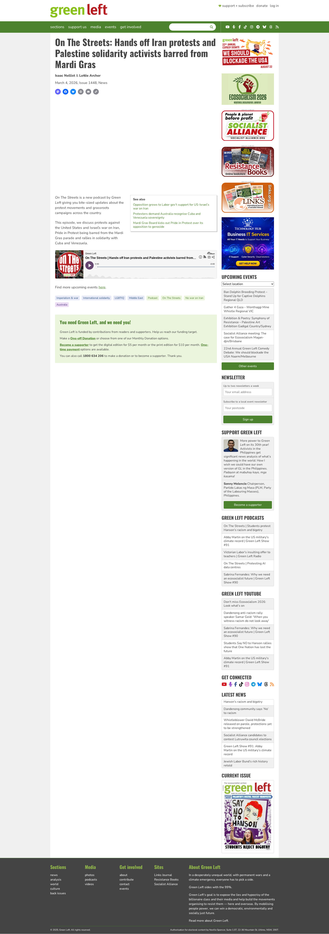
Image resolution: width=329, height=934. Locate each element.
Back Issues (58, 893)
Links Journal (163, 875)
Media (95, 26)
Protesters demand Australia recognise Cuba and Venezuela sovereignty (166, 216)
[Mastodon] (58, 92)
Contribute (127, 880)
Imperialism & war (67, 298)
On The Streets (171, 298)
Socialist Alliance (166, 884)
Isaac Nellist (65, 75)
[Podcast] (230, 684)
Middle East (136, 298)
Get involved (130, 26)
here (102, 287)
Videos (89, 884)
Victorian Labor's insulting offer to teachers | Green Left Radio (247, 554)
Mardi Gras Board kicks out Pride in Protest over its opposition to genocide (168, 225)
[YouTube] (224, 684)
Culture (55, 889)
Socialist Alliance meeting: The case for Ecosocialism (245, 335)
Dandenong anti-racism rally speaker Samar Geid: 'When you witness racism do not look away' (246, 617)
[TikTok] (241, 684)
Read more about (208, 921)
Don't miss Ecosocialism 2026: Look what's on (245, 604)
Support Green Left (242, 432)
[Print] (81, 92)
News (102, 82)
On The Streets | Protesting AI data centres (244, 565)
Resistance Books (166, 880)
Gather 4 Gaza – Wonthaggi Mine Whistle (246, 309)
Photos (89, 875)
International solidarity (96, 298)
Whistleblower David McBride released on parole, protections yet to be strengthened (248, 718)
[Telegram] (253, 684)
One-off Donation (83, 338)
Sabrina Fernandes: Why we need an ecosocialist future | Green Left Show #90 (247, 578)
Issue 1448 (88, 82)
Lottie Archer (90, 75)
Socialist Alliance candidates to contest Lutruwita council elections (248, 731)
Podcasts (91, 880)
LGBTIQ (119, 298)
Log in (274, 6)
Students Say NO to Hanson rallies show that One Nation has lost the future (248, 647)
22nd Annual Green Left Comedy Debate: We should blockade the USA (246, 352)
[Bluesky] (73, 92)
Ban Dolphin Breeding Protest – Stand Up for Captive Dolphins (245, 294)
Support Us (77, 26)
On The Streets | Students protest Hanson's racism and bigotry (247, 528)
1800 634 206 (93, 356)
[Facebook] (65, 92)
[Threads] (266, 684)
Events (110, 26)
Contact (124, 884)
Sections (57, 26)
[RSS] (272, 684)
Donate (262, 6)
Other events (248, 366)
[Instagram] (247, 684)
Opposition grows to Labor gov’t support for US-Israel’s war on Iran (171, 207)
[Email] (88, 92)
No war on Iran (194, 298)
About (123, 875)
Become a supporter (74, 345)
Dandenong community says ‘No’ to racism (246, 705)
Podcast (152, 298)
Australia (62, 304)
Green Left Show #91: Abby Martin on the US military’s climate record (248, 744)
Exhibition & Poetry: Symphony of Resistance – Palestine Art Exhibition (246, 322)
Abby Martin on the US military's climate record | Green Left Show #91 (246, 541)
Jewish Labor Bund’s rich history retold (246, 757)
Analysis (55, 880)
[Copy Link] (96, 92)
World (54, 884)
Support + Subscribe (238, 6)
